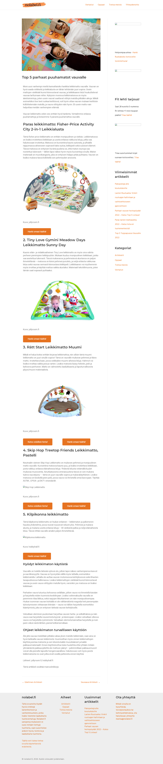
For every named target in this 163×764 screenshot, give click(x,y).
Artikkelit (119, 255)
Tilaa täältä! (126, 115)
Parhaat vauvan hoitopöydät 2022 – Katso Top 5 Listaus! (96, 729)
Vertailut (89, 5)
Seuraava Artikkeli (90, 682)
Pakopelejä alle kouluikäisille (91, 710)
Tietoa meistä (115, 5)
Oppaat (101, 5)
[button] (37, 231)
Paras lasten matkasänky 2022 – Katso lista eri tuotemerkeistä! (126, 224)
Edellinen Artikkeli (32, 682)
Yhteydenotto (132, 5)
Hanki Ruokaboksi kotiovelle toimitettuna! (126, 57)
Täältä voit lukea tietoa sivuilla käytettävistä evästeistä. (32, 744)
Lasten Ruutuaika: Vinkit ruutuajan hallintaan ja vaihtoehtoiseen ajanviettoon (95, 719)
